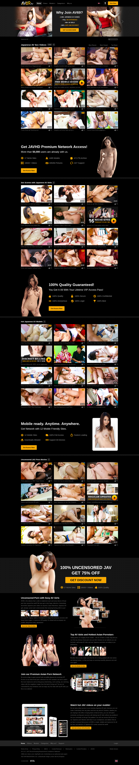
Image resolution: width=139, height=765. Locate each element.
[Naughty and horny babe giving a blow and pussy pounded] (25, 616)
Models (36, 743)
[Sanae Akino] (103, 655)
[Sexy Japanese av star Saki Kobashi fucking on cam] (35, 616)
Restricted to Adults (32, 761)
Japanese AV (24, 39)
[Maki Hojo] (73, 655)
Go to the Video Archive (29, 626)
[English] (99, 3)
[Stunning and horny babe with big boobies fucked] (44, 616)
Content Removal (56, 749)
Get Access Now (29, 170)
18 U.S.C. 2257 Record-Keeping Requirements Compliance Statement (40, 751)
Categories (44, 743)
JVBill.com (24, 754)
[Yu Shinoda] (81, 655)
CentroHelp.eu (48, 754)
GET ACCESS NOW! (69, 30)
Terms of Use (24, 749)
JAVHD (93, 749)
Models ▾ (52, 3)
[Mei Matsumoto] (88, 655)
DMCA (46, 749)
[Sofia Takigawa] (95, 655)
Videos (45, 3)
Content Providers (81, 749)
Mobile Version (114, 749)
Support (61, 743)
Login (116, 743)
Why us (69, 3)
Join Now (113, 3)
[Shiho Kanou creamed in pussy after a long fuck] (54, 616)
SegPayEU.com (39, 754)
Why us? (53, 743)
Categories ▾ (61, 3)
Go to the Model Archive (78, 666)
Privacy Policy (36, 749)
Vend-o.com (30, 754)
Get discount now (85, 580)
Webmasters (69, 749)
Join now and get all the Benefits (81, 728)
